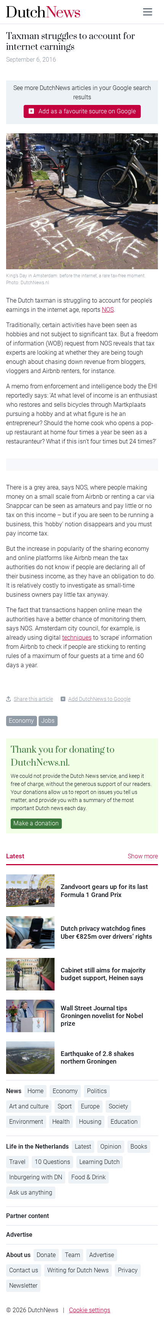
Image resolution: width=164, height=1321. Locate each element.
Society (118, 1106)
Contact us (23, 1270)
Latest (15, 856)
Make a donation (36, 823)
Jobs (48, 720)
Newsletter (23, 1285)
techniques (77, 637)
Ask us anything (30, 1192)
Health (61, 1121)
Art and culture (28, 1106)
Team (72, 1255)
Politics (97, 1091)
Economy (21, 720)
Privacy (128, 1270)
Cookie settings (89, 1310)
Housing (90, 1121)
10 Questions (52, 1161)
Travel (17, 1161)
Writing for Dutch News (78, 1270)
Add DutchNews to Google (99, 699)
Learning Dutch (99, 1161)
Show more (143, 856)
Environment (26, 1121)
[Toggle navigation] (147, 12)
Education (124, 1121)
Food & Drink (88, 1177)
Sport (65, 1106)
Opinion (110, 1146)
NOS (108, 309)
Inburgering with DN (35, 1177)
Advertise (101, 1255)
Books (138, 1146)
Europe (90, 1106)
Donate (46, 1255)
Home (35, 1091)
